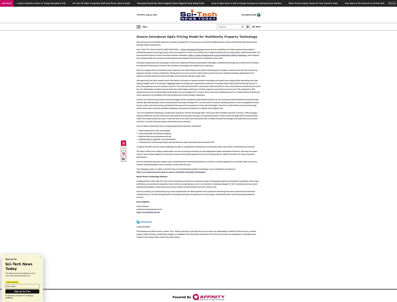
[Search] (242, 26)
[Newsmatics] (123, 158)
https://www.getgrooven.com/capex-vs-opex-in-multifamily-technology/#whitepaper (171, 172)
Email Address (12, 282)
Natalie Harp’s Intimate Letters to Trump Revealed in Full (38, 3)
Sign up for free (22, 291)
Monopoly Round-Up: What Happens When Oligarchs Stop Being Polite (170, 3)
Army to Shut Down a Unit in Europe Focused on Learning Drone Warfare (246, 3)
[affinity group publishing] (123, 153)
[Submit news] (123, 143)
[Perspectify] (123, 148)
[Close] (40, 257)
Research (171, 83)
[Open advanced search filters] (247, 26)
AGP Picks (6, 3)
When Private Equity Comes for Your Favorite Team (313, 3)
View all (392, 3)
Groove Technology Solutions (192, 49)
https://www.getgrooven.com (148, 212)
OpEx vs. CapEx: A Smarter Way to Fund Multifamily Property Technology (217, 55)
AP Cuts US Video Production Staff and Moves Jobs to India (101, 3)
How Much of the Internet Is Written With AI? (367, 3)
